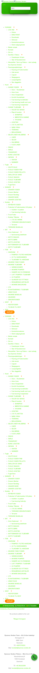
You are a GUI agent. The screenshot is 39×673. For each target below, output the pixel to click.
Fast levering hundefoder (20, 100)
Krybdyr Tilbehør (13, 217)
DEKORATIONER (14, 299)
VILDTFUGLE (12, 167)
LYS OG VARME (17, 219)
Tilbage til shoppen (19, 619)
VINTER (14, 160)
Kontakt (10, 50)
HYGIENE (18, 120)
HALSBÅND (15, 142)
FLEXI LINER (16, 145)
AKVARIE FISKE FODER (16, 262)
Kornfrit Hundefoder (18, 97)
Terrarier (14, 224)
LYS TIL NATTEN (17, 125)
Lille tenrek (15, 72)
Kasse (10, 609)
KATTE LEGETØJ (14, 242)
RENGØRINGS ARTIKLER (20, 282)
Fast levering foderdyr (19, 212)
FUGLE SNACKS (13, 177)
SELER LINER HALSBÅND (17, 135)
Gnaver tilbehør (13, 192)
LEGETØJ (15, 122)
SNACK (10, 147)
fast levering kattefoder (19, 234)
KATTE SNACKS (13, 237)
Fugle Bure (11, 185)
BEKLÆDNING (16, 132)
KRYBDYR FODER (14, 204)
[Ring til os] (34, 657)
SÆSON (11, 157)
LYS (9, 287)
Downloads (15, 37)
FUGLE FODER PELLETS (16, 172)
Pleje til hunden (17, 112)
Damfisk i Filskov (13, 55)
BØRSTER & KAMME (22, 117)
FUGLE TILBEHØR (14, 180)
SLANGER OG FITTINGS (20, 279)
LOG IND (11, 30)
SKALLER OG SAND (15, 175)
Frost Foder (12, 214)
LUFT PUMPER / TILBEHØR (21, 274)
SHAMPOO (18, 115)
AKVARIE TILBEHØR (15, 264)
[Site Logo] (14, 1)
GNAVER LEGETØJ (14, 199)
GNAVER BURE (13, 197)
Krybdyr (7, 202)
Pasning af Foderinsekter (20, 70)
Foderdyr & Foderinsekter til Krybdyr (20, 207)
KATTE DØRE (12, 239)
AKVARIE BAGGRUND (19, 284)
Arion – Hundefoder (18, 90)
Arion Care (15, 92)
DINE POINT (16, 35)
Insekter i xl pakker (18, 209)
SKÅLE (10, 150)
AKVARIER (11, 297)
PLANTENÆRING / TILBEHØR (18, 289)
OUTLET (10, 312)
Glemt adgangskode (18, 45)
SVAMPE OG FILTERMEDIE (21, 272)
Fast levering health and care (21, 102)
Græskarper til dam (18, 57)
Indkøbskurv (4, 609)
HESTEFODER (13, 304)
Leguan (14, 75)
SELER (14, 140)
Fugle (7, 165)
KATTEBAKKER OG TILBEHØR (18, 244)
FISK (6, 249)
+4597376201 (20, 645)
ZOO (6, 309)
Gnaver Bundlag (13, 194)
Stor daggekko (16, 82)
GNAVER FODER (14, 190)
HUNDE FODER (13, 87)
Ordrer (14, 32)
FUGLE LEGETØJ (14, 182)
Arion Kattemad (13, 232)
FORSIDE (8, 27)
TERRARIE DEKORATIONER (21, 222)
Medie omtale (12, 47)
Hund (6, 85)
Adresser (14, 40)
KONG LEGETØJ (14, 155)
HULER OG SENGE (18, 110)
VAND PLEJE (12, 292)
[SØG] (11, 11)
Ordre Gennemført (18, 609)
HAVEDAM (11, 252)
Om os (10, 52)
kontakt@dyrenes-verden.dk (21, 648)
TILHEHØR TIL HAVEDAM (20, 259)
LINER (14, 137)
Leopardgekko (16, 80)
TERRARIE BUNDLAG (15, 227)
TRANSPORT (12, 152)
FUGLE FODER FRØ (15, 170)
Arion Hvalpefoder (17, 95)
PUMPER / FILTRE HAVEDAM (21, 254)
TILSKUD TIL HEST (14, 307)
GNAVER (8, 187)
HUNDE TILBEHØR (14, 107)
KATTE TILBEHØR (14, 247)
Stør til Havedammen (18, 60)
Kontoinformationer (18, 42)
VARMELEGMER (17, 267)
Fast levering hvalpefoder (20, 105)
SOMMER (15, 162)
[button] (4, 5)
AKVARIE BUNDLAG (15, 294)
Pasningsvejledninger (15, 67)
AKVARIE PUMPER (18, 269)
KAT (6, 229)
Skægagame (16, 77)
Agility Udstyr (16, 127)
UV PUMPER (16, 277)
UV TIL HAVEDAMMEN (19, 257)
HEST (7, 302)
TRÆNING (15, 130)
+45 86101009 (21, 665)
